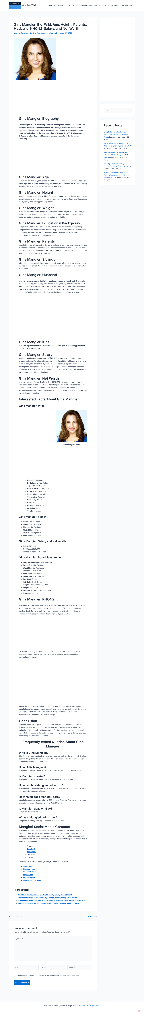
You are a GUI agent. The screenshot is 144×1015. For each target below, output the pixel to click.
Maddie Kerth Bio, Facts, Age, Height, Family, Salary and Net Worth (45, 895)
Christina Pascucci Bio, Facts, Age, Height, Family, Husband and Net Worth (48, 903)
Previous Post (15, 916)
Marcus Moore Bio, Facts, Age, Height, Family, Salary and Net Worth (116, 154)
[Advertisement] (53, 95)
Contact (61, 5)
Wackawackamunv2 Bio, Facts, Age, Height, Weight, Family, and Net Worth (117, 175)
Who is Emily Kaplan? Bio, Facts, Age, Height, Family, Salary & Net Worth (47, 897)
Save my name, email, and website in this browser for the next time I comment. (48, 976)
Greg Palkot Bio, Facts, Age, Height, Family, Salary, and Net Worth (116, 134)
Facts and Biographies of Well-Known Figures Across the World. (93, 5)
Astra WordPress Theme (91, 1006)
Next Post (92, 916)
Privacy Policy (128, 5)
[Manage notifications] (139, 1010)
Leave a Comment (21, 33)
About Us (51, 5)
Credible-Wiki (29, 5)
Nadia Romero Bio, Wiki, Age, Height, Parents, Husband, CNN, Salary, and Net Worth (52, 900)
